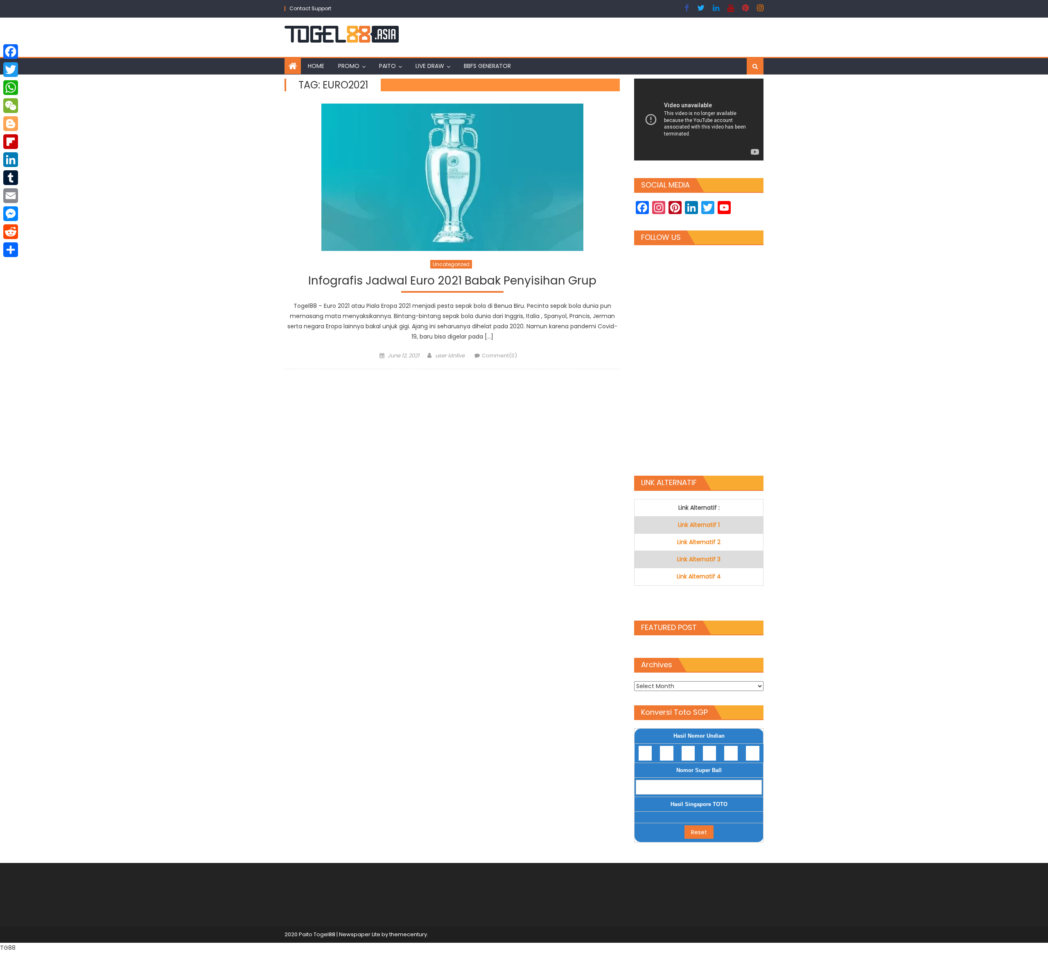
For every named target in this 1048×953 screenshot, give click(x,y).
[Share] (11, 250)
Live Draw (430, 66)
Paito (387, 66)
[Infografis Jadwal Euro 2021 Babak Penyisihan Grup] (452, 177)
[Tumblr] (11, 178)
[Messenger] (11, 214)
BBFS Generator (487, 66)
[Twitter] (11, 70)
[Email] (11, 196)
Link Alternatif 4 (699, 576)
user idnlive (450, 355)
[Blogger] (11, 124)
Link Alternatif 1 (699, 525)
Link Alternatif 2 (698, 542)
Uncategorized (451, 264)
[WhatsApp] (11, 88)
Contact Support (310, 8)
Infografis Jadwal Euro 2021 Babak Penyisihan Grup (452, 281)
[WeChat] (11, 106)
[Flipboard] (11, 142)
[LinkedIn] (11, 160)
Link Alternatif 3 (698, 559)
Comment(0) (499, 355)
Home (316, 66)
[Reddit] (11, 232)
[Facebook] (11, 52)
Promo (348, 66)
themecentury (408, 934)
